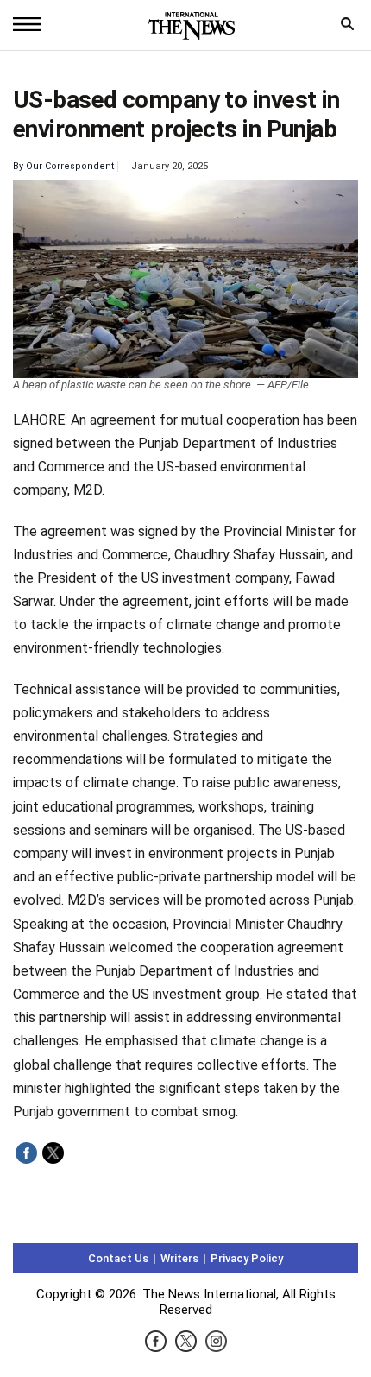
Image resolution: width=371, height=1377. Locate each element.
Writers (179, 1258)
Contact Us (118, 1258)
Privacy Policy (247, 1258)
